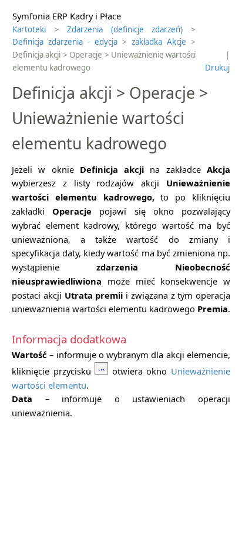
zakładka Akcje (159, 41)
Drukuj (217, 67)
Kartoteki (29, 29)
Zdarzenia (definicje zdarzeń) (125, 29)
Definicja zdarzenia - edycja (64, 41)
